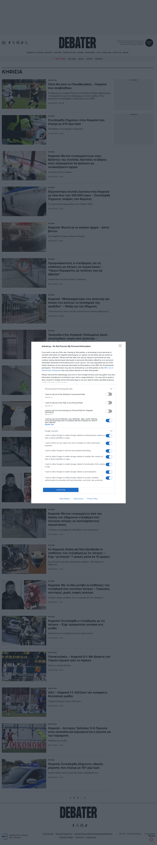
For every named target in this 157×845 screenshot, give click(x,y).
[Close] (121, 346)
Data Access (78, 499)
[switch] (109, 394)
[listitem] (78, 388)
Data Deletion (64, 499)
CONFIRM (60, 490)
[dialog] (78, 422)
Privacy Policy (92, 499)
